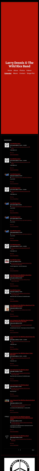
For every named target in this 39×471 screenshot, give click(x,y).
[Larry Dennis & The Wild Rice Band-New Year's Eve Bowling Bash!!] (7, 278)
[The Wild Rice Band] (7, 147)
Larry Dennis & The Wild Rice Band (19, 369)
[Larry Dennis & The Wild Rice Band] (7, 373)
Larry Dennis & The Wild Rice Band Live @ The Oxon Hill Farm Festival (22, 306)
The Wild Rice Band (15, 143)
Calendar (8, 73)
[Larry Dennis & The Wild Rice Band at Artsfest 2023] (7, 401)
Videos (28, 70)
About (16, 70)
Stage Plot (31, 73)
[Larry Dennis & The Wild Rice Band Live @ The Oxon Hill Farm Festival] (7, 311)
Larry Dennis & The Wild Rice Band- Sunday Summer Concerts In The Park (21, 321)
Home (10, 70)
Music (15, 73)
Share (12, 152)
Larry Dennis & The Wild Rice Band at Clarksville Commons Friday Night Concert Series (21, 418)
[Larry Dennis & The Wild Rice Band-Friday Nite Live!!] (7, 340)
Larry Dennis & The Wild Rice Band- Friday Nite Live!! (21, 354)
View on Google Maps (14, 154)
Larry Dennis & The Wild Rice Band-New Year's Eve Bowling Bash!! (20, 275)
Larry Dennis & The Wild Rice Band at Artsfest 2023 (22, 400)
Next (33, 449)
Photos (22, 70)
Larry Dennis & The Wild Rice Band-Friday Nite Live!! (22, 337)
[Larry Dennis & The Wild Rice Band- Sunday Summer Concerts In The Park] (7, 323)
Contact (22, 73)
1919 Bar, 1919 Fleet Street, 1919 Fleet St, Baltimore (21, 177)
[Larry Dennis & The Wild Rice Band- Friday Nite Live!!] (7, 356)
